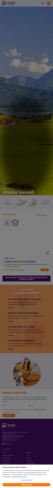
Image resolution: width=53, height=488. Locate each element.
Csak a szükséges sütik (26, 480)
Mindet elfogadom (26, 485)
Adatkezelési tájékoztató (19, 476)
